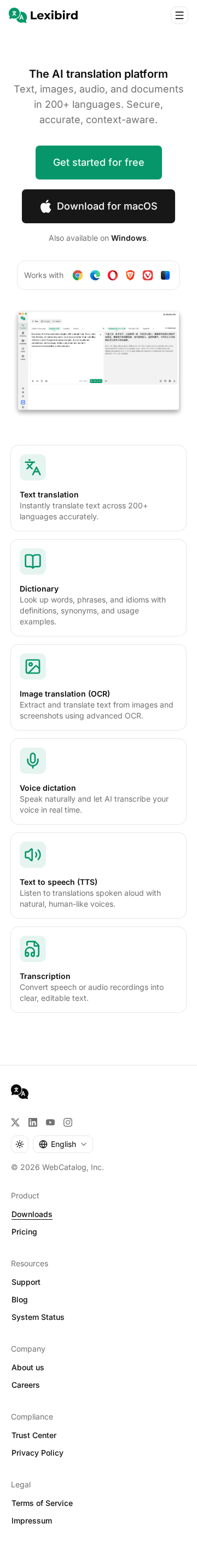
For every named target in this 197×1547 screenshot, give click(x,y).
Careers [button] (25, 1384)
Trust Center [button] (33, 1435)
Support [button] (25, 1282)
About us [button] (27, 1367)
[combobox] (63, 1144)
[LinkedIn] (32, 1122)
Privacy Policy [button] (37, 1452)
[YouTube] (50, 1122)
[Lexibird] (43, 15)
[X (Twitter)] (15, 1122)
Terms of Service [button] (42, 1503)
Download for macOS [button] (107, 206)
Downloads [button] (32, 1214)
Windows (129, 237)
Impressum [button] (31, 1520)
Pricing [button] (24, 1231)
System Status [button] (38, 1317)
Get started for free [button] (98, 162)
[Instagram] (67, 1122)
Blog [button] (19, 1299)
